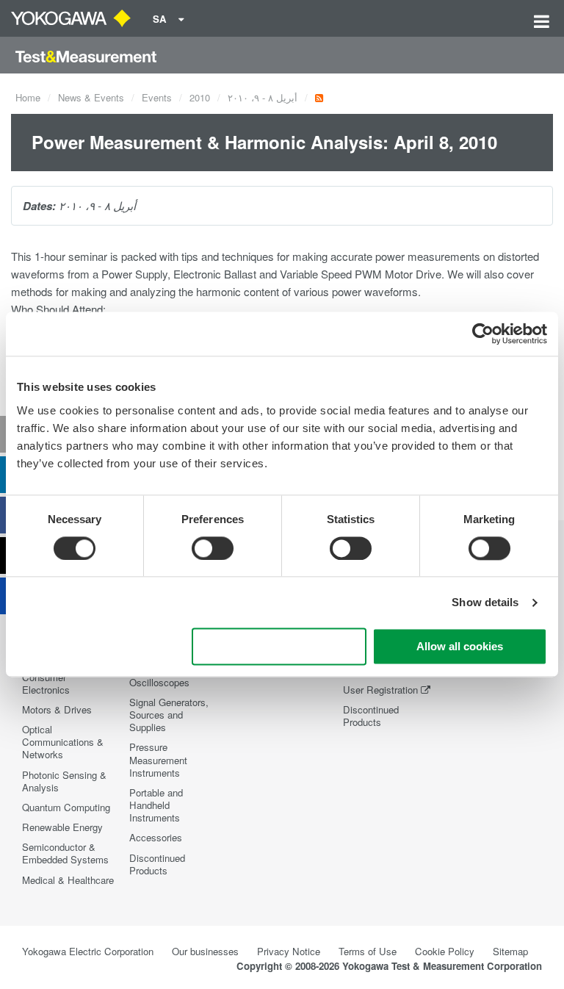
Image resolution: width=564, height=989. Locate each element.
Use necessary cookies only (279, 647)
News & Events (91, 97)
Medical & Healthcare (68, 880)
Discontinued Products (157, 864)
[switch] (213, 548)
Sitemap (510, 951)
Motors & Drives (57, 709)
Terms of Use (368, 951)
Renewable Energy (62, 827)
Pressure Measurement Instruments (158, 759)
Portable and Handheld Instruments (156, 804)
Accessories (155, 837)
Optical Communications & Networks (63, 741)
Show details (485, 602)
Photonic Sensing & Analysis (64, 781)
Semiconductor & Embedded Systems (65, 853)
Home (27, 97)
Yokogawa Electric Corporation (87, 951)
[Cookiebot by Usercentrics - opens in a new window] (483, 334)
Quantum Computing (66, 807)
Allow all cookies (459, 647)
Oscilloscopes (159, 682)
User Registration (380, 690)
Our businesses (205, 951)
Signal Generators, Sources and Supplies (169, 714)
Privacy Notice (288, 951)
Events (157, 97)
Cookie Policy (444, 951)
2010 (199, 97)
